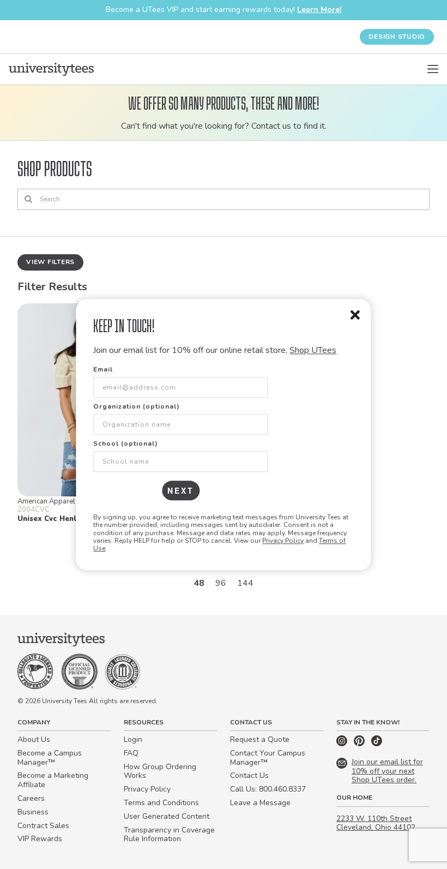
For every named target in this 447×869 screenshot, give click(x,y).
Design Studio (397, 36)
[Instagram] (342, 744)
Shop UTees (312, 350)
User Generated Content (166, 816)
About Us (33, 739)
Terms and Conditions (161, 803)
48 (199, 583)
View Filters (50, 261)
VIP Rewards (39, 839)
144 (245, 583)
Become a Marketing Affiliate (52, 780)
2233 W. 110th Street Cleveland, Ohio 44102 (375, 823)
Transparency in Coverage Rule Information (169, 834)
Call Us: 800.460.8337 (268, 789)
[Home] (51, 69)
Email (103, 369)
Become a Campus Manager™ (49, 758)
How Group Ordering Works (160, 771)
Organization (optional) (136, 406)
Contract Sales (43, 825)
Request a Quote (259, 739)
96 (220, 583)
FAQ (131, 753)
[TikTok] (376, 744)
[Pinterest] (360, 744)
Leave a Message (260, 803)
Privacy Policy (283, 540)
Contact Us (249, 775)
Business (33, 812)
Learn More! (319, 9)
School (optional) (125, 443)
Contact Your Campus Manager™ (267, 758)
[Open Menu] (432, 69)
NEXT (180, 490)
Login (133, 739)
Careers (31, 798)
